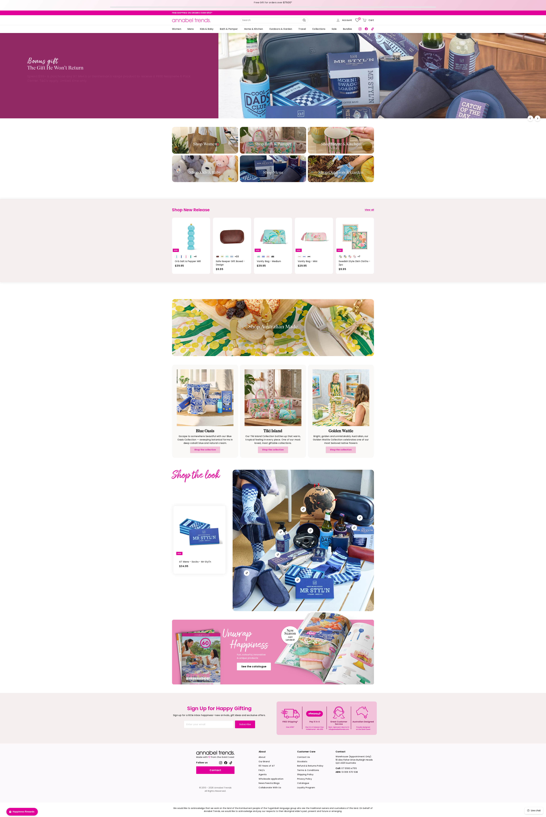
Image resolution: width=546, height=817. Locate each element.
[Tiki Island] (273, 397)
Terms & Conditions (308, 770)
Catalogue (303, 783)
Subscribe (245, 724)
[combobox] (274, 20)
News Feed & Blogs (269, 783)
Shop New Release (371, 86)
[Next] (537, 118)
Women (176, 29)
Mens (190, 29)
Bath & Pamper (229, 29)
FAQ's (262, 770)
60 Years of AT (267, 765)
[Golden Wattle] (341, 397)
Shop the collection (205, 449)
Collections (318, 29)
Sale (334, 29)
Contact (215, 770)
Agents (263, 774)
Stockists (302, 761)
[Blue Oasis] (205, 397)
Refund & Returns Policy (310, 765)
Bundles (347, 29)
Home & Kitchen (253, 29)
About (262, 757)
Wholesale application (271, 778)
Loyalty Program (306, 787)
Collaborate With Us (270, 787)
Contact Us (303, 757)
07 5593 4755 (346, 768)
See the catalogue (253, 666)
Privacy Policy (304, 778)
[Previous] (530, 118)
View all (369, 209)
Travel (302, 29)
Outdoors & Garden (280, 29)
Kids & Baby (206, 29)
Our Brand (264, 761)
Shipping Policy (305, 774)
